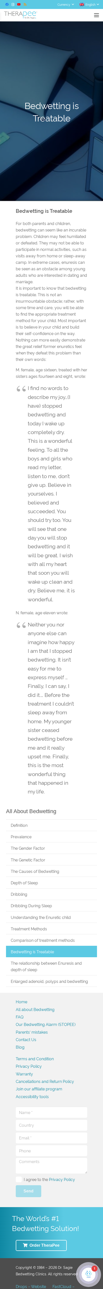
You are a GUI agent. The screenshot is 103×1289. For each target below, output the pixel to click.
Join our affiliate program (39, 1088)
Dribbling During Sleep (31, 905)
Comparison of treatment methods (43, 940)
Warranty (24, 1073)
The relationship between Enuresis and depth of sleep (46, 966)
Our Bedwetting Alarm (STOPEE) (46, 1024)
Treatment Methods (29, 928)
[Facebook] (7, 4)
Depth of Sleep (24, 882)
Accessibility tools (32, 1096)
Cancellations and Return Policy (45, 1081)
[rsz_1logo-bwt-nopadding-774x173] (20, 15)
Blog (20, 1047)
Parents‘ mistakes (32, 1032)
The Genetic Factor (28, 859)
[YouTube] (19, 4)
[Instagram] (13, 4)
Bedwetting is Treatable (32, 951)
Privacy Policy (29, 1066)
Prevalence (21, 836)
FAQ (20, 1016)
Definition (19, 825)
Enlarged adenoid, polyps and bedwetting (49, 981)
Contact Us (26, 1039)
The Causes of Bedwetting (35, 871)
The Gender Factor (28, 848)
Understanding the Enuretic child (41, 917)
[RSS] (25, 4)
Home (21, 1001)
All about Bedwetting (35, 1009)
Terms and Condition (35, 1058)
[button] (65, 4)
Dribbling (19, 894)
